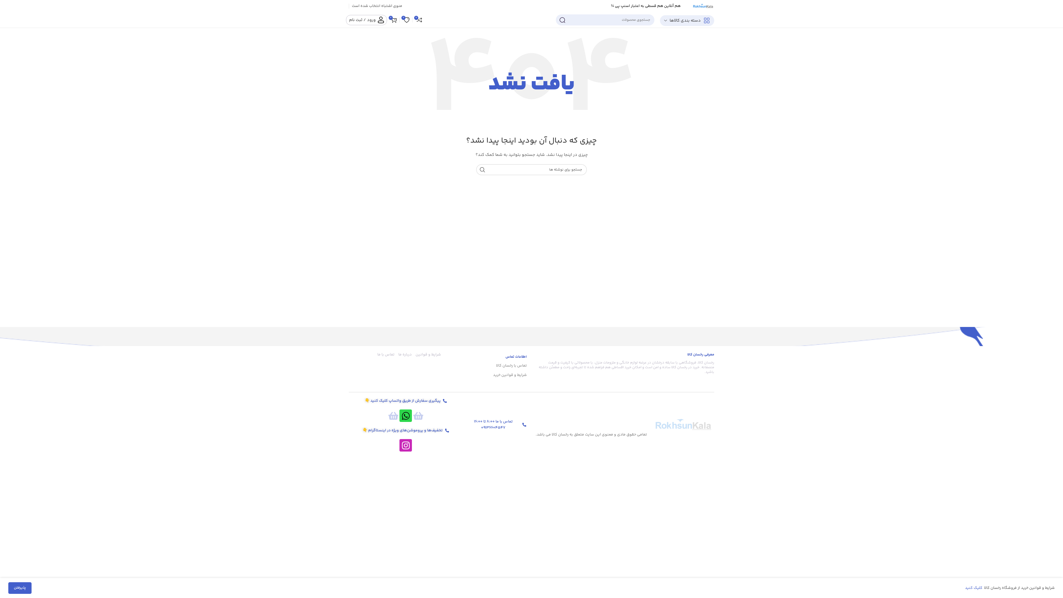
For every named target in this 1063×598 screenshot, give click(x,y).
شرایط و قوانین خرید (510, 375)
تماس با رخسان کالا (511, 366)
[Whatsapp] (405, 415)
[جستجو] (562, 19)
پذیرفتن (20, 588)
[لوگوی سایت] (703, 6)
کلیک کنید (974, 588)
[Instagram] (405, 445)
